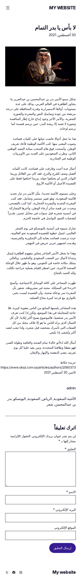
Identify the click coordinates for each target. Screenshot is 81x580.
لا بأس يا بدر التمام (55, 27)
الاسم (71, 492)
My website (62, 7)
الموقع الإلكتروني (65, 527)
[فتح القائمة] (7, 7)
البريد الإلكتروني (64, 509)
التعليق (70, 449)
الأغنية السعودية (65, 398)
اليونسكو (19, 398)
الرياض (47, 398)
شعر (50, 404)
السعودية (33, 398)
